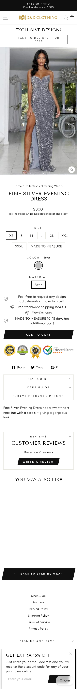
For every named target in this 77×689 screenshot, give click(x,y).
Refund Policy (38, 609)
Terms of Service (38, 622)
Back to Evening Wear (41, 573)
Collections (32, 186)
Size (38, 227)
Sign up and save (37, 641)
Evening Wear (52, 186)
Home (17, 186)
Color (38, 257)
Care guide (38, 387)
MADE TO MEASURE (46, 246)
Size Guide (38, 378)
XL (52, 235)
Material (38, 277)
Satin (38, 285)
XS (11, 235)
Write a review (38, 461)
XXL (64, 235)
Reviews (38, 436)
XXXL (19, 246)
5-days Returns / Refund (38, 396)
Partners (38, 602)
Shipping (32, 213)
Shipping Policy (38, 615)
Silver (38, 265)
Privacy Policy (38, 628)
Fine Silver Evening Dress (22, 407)
